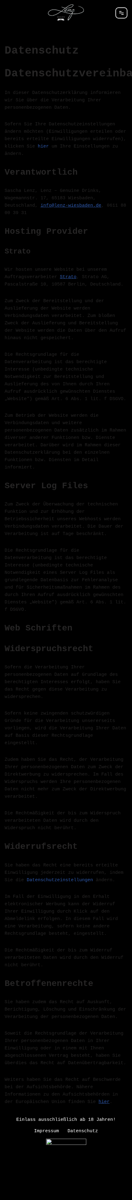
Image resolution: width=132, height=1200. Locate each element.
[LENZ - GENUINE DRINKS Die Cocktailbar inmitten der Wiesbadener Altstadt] (66, 12)
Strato (68, 277)
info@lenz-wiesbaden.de (71, 205)
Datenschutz (83, 1131)
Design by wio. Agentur (66, 1194)
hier (43, 146)
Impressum (46, 1131)
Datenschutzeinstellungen (60, 880)
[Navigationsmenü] (121, 12)
